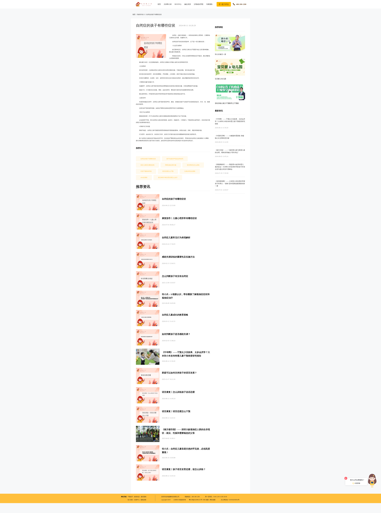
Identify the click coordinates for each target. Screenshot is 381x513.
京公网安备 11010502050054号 (229, 500)
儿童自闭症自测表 (189, 171)
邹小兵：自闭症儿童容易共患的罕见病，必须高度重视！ (186, 451)
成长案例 (143, 496)
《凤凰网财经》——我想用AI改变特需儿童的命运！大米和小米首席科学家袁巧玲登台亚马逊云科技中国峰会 (230, 167)
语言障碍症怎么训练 (193, 165)
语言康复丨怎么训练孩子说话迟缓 (178, 392)
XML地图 (206, 500)
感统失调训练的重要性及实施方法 (178, 257)
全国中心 (137, 500)
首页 (159, 4)
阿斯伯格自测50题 (170, 165)
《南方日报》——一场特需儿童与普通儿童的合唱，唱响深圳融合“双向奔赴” (230, 151)
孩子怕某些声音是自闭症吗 (174, 159)
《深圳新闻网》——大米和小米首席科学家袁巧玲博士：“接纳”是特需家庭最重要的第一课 (230, 183)
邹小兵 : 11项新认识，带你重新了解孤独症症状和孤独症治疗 (186, 296)
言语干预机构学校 (146, 171)
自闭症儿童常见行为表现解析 (176, 237)
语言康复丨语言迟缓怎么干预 (176, 411)
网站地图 (212, 500)
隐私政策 (143, 500)
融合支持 (187, 4)
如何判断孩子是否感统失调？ (176, 334)
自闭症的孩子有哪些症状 (154, 14)
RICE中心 (178, 4)
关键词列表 (140, 14)
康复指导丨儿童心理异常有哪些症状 (179, 218)
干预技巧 (130, 496)
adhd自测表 (143, 177)
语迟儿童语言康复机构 (147, 165)
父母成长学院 (198, 4)
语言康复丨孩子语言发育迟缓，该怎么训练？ (184, 469)
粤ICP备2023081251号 (196, 500)
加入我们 (130, 500)
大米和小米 (168, 4)
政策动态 (137, 496)
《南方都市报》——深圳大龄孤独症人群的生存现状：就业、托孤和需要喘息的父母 (186, 431)
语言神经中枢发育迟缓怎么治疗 (168, 177)
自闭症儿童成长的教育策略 (175, 315)
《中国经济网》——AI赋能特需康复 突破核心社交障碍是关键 (229, 137)
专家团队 (209, 4)
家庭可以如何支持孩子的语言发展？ (179, 372)
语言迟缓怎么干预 (167, 171)
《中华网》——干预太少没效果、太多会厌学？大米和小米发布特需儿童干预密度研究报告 (186, 354)
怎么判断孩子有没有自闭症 (175, 276)
